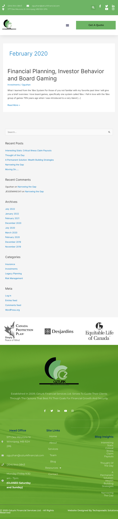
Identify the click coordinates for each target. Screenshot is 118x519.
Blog (53, 461)
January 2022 (12, 213)
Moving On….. (12, 169)
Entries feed (11, 300)
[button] (93, 7)
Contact (53, 474)
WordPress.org (12, 310)
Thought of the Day (15, 155)
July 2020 (10, 228)
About (53, 442)
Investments (14, 84)
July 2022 (10, 209)
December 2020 (13, 223)
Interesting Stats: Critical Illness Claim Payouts (28, 150)
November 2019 (13, 246)
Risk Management (14, 278)
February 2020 (12, 237)
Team (53, 455)
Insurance (10, 264)
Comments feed (13, 305)
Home (53, 436)
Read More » (14, 104)
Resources (51, 467)
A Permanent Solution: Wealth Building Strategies (29, 160)
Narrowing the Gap (14, 164)
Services (53, 449)
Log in (8, 295)
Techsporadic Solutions (105, 510)
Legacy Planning (13, 273)
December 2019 (13, 242)
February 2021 (12, 218)
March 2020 (11, 232)
